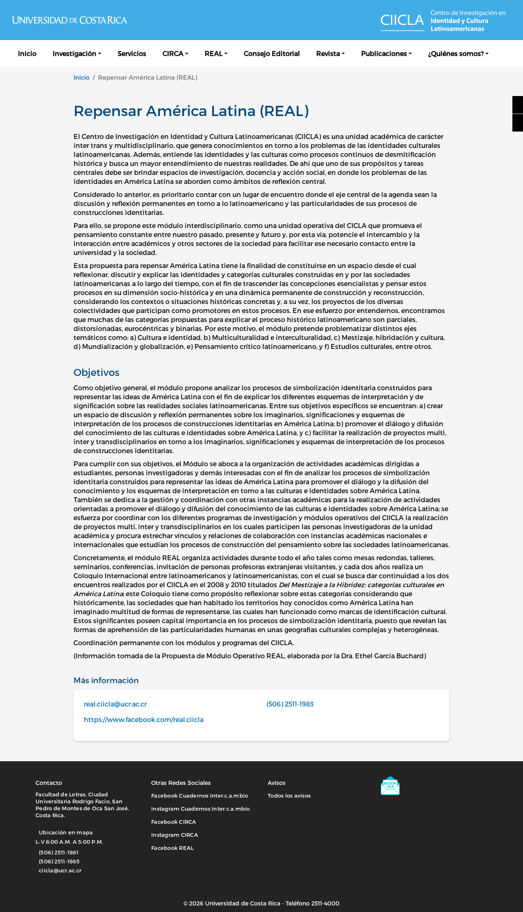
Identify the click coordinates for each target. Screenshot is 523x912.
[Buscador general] (505, 53)
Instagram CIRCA (174, 835)
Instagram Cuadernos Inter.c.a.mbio (200, 808)
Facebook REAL (172, 848)
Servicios (132, 53)
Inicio (27, 53)
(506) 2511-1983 (290, 704)
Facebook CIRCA (174, 821)
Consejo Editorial (272, 53)
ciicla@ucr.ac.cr (60, 870)
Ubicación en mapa (66, 832)
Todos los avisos (289, 795)
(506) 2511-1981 (58, 852)
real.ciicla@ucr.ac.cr (115, 704)
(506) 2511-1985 (59, 861)
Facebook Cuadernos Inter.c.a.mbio (199, 795)
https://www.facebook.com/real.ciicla (143, 719)
